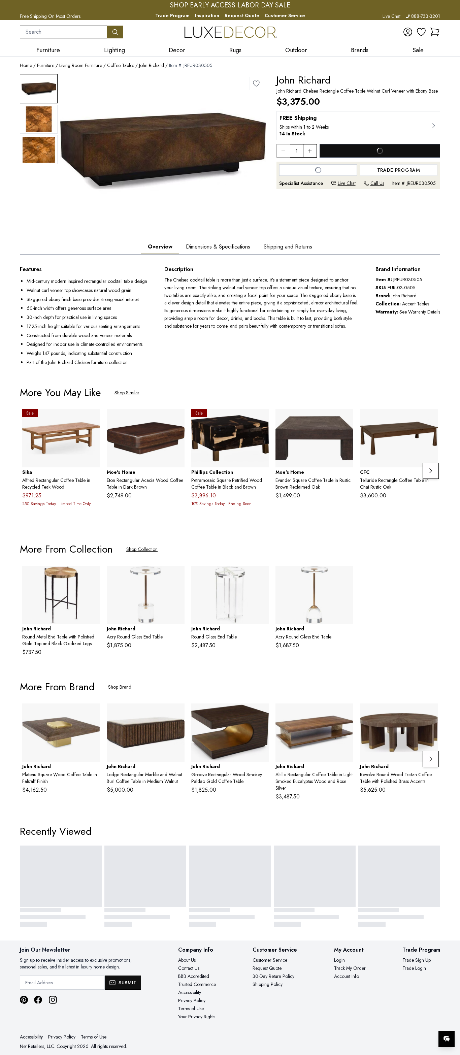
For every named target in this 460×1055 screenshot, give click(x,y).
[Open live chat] (446, 1039)
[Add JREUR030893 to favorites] (430, 714)
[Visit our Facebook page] (38, 999)
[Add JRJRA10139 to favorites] (92, 576)
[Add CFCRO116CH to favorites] (430, 419)
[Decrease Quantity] (283, 151)
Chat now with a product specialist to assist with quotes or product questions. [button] (399, 1021)
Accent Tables (415, 303)
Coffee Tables (120, 65)
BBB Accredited (193, 976)
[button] (434, 32)
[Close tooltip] (449, 1018)
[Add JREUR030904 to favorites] (177, 714)
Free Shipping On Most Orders (50, 16)
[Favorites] (421, 32)
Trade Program (172, 15)
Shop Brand (119, 687)
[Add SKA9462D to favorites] (92, 419)
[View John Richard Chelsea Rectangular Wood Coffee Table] (39, 88)
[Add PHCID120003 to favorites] (261, 419)
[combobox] (63, 32)
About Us (187, 960)
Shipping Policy (268, 984)
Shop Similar (126, 392)
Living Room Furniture (80, 65)
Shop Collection (142, 549)
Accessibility (189, 992)
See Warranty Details (419, 311)
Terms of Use (191, 1008)
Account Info (346, 976)
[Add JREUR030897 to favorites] (92, 714)
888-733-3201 (425, 16)
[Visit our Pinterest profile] (24, 1000)
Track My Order (350, 968)
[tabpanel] (230, 316)
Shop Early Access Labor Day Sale (230, 5)
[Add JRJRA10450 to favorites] (261, 576)
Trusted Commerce (197, 984)
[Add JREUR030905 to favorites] (345, 714)
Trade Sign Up (416, 960)
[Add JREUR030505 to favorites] (256, 83)
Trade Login (414, 968)
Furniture (45, 65)
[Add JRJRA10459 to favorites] (345, 576)
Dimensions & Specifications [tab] (218, 247)
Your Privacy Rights (196, 1016)
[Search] (115, 32)
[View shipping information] (358, 125)
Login (339, 960)
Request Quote (242, 15)
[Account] (407, 32)
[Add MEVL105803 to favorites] (345, 419)
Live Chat (391, 16)
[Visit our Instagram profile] (53, 999)
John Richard (151, 65)
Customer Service (285, 15)
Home (26, 65)
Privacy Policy (191, 1000)
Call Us (377, 183)
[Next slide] (431, 471)
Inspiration (207, 15)
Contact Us (188, 968)
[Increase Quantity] (310, 151)
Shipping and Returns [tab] (288, 247)
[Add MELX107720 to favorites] (177, 419)
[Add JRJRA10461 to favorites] (177, 576)
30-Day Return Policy (273, 976)
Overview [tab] (160, 247)
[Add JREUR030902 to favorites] (261, 714)
